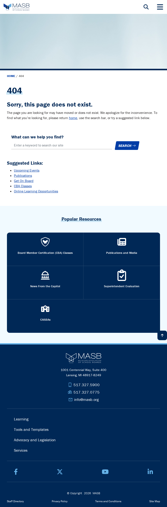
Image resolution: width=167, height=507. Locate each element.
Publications (23, 175)
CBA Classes (23, 186)
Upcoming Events (26, 170)
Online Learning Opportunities (36, 191)
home (73, 118)
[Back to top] (162, 335)
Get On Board (23, 181)
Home (11, 76)
